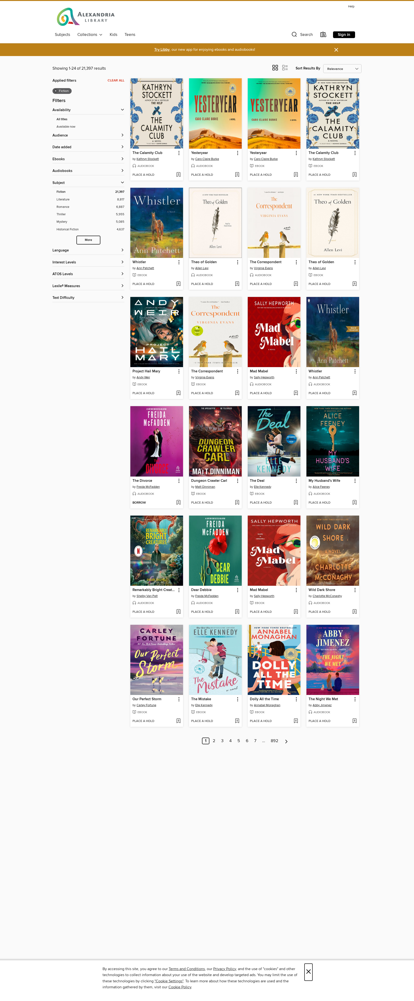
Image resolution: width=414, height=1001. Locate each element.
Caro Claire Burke (207, 159)
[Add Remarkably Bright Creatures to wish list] (178, 612)
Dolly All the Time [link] (264, 699)
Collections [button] (88, 34)
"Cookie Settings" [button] (169, 981)
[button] (301, 35)
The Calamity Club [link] (147, 153)
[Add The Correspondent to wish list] (296, 284)
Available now (66, 127)
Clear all (116, 80)
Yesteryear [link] (199, 153)
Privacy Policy (224, 969)
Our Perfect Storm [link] (146, 699)
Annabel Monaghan (267, 705)
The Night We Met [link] (323, 699)
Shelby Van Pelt (147, 596)
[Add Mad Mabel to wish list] (296, 393)
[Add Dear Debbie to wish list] (237, 612)
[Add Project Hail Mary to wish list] (178, 393)
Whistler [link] (139, 262)
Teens (130, 34)
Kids (113, 34)
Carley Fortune (146, 705)
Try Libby (162, 49)
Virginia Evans (263, 268)
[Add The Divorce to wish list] (178, 503)
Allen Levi (201, 268)
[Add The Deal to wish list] (296, 503)
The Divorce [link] (142, 481)
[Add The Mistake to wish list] (237, 721)
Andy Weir (143, 377)
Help (351, 6)
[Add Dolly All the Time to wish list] (296, 721)
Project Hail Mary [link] (146, 371)
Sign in (344, 34)
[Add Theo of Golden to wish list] (237, 284)
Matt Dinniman (205, 487)
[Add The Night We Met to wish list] (354, 721)
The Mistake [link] (201, 699)
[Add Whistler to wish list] (178, 284)
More (88, 240)
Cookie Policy (179, 987)
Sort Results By (308, 68)
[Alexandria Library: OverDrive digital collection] (86, 16)
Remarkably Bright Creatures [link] (154, 590)
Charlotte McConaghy (327, 596)
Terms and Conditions (187, 969)
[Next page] (286, 741)
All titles (62, 119)
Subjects (62, 34)
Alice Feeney (321, 487)
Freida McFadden (148, 487)
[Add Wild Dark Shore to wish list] (354, 612)
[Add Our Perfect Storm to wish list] (178, 721)
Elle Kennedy (262, 487)
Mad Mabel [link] (259, 371)
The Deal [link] (257, 481)
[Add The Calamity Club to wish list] (178, 175)
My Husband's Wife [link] (324, 481)
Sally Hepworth (264, 377)
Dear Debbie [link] (201, 590)
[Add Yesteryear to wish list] (237, 175)
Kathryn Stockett (148, 159)
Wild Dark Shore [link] (322, 590)
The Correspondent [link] (266, 262)
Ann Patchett (145, 268)
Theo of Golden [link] (204, 262)
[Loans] (323, 35)
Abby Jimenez (322, 705)
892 (274, 741)
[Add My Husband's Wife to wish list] (354, 503)
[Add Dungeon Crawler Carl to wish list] (237, 503)
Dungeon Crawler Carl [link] (209, 481)
